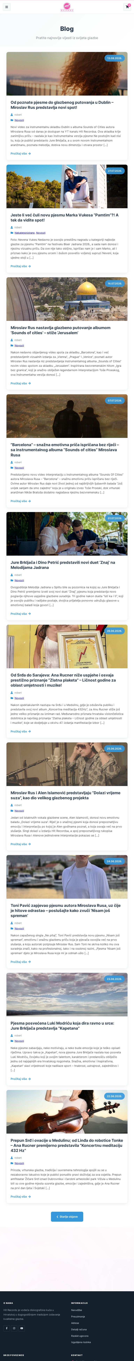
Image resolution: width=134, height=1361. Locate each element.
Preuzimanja (78, 1316)
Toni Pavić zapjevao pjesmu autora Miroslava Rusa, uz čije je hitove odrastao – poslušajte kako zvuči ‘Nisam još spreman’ (66, 910)
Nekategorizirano (25, 232)
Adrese (75, 1323)
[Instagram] (14, 1328)
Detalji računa (79, 1329)
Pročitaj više (19, 153)
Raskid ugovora (79, 1335)
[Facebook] (6, 1328)
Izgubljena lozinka (81, 1342)
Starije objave (69, 1216)
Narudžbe (76, 1310)
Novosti (19, 120)
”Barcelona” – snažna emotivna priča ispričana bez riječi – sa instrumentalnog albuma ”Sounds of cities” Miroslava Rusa (65, 449)
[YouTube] (21, 1328)
